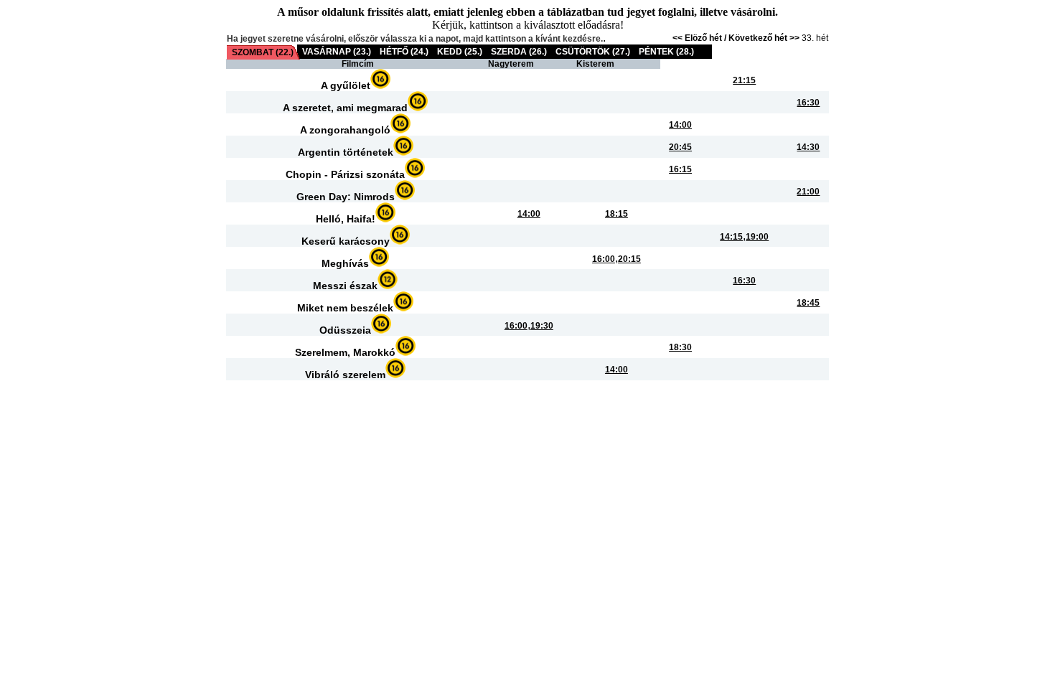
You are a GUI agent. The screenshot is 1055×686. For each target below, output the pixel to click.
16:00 (603, 259)
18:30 (680, 347)
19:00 (757, 237)
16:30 (808, 103)
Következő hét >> (764, 38)
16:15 (680, 169)
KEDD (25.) (459, 52)
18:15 (616, 214)
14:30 (808, 147)
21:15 (744, 80)
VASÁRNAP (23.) (336, 52)
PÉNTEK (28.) (666, 52)
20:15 (629, 259)
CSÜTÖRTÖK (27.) (592, 52)
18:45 (808, 303)
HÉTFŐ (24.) (404, 52)
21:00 (808, 192)
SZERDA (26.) (519, 52)
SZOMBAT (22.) (263, 52)
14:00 (680, 125)
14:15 (731, 237)
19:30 (541, 326)
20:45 (680, 147)
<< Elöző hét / (700, 38)
